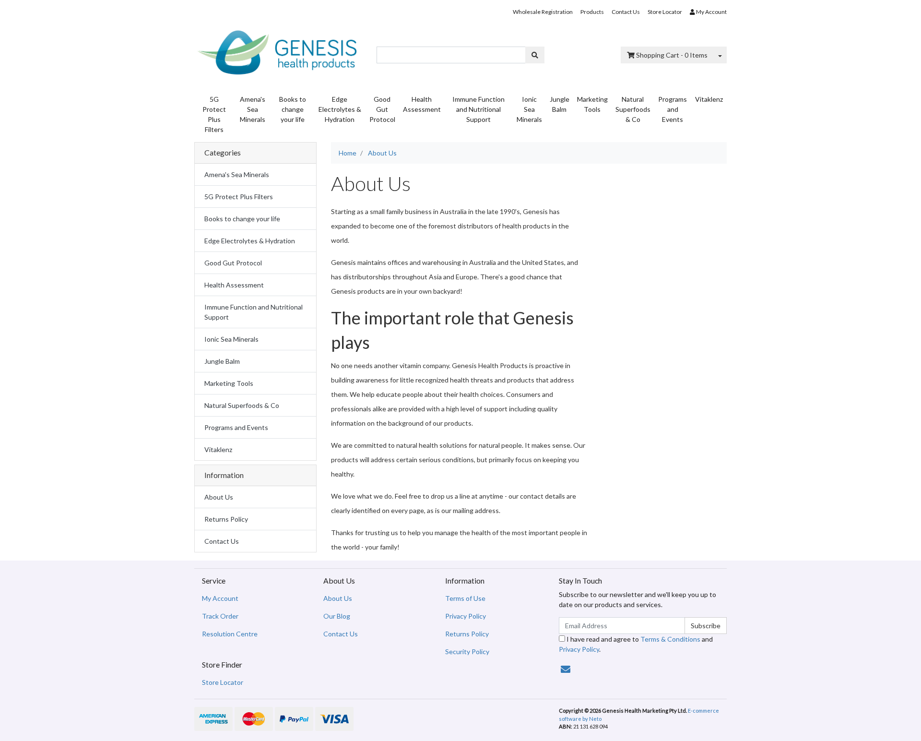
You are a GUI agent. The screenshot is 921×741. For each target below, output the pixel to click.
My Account (220, 598)
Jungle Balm (559, 104)
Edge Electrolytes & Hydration (340, 109)
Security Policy (467, 651)
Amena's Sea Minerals (252, 109)
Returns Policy (226, 519)
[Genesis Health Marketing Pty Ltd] (278, 50)
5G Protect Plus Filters (214, 114)
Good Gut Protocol (382, 109)
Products (592, 11)
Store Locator (665, 11)
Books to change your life (292, 109)
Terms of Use (465, 598)
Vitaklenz (709, 99)
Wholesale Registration (543, 11)
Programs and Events (672, 109)
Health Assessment (422, 104)
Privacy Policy (465, 616)
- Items (672, 55)
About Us (218, 497)
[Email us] (565, 669)
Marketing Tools (592, 104)
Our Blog (336, 616)
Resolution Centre (230, 634)
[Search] (534, 55)
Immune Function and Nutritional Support (478, 109)
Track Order (220, 616)
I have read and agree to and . (636, 644)
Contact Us (626, 11)
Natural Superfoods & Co (632, 109)
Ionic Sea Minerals (529, 109)
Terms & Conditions (670, 639)
